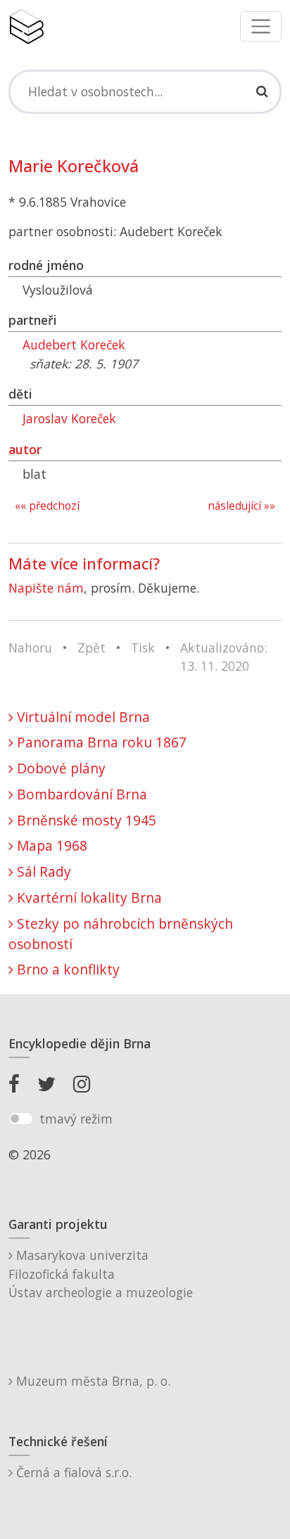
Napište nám (46, 587)
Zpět (91, 647)
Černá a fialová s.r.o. (72, 1472)
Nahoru (30, 647)
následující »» (241, 505)
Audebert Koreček (74, 344)
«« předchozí (47, 505)
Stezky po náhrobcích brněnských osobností (120, 933)
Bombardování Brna (80, 794)
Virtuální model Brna (81, 716)
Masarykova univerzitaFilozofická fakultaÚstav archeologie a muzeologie (100, 1274)
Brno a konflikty (66, 969)
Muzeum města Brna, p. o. (91, 1380)
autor (25, 449)
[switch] (20, 1118)
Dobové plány (59, 768)
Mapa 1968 (50, 845)
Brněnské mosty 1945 (84, 820)
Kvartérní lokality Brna (87, 897)
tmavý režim (76, 1118)
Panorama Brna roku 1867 (100, 742)
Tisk (143, 647)
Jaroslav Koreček (69, 418)
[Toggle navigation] (261, 26)
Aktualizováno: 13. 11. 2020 (223, 656)
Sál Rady (42, 871)
